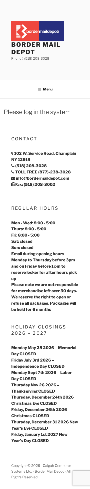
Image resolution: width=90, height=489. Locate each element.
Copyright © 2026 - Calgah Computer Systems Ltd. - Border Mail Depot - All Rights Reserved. (41, 471)
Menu (47, 89)
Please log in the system (37, 112)
